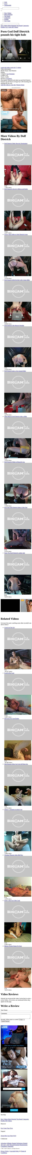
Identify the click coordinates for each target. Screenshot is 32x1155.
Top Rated (7, 16)
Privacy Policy (5, 1151)
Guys (5, 3)
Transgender (7, 5)
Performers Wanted (22, 1143)
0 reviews (9, 78)
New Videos (7, 13)
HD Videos (15, 27)
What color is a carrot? (12, 1019)
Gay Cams (7, 21)
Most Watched (8, 14)
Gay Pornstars (10, 74)
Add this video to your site (8, 85)
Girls (5, 2)
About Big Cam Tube (7, 1136)
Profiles (6, 19)
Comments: (4, 1013)
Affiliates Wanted (11, 1143)
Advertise (3, 1143)
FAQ (14, 1136)
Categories (7, 17)
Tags (8, 1128)
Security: (3, 1019)
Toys (11, 1128)
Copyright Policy (14, 1151)
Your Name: (4, 1010)
